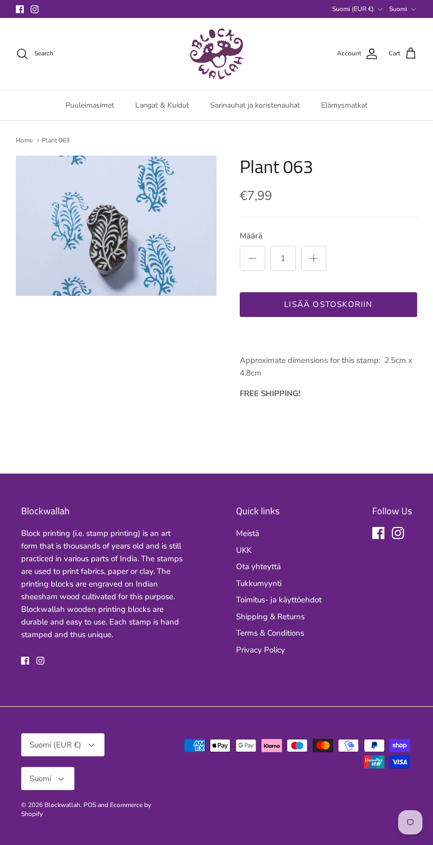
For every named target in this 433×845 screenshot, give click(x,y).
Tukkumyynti (258, 583)
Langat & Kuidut (162, 105)
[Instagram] (35, 9)
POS (89, 805)
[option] (116, 226)
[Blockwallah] (216, 53)
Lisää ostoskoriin (328, 304)
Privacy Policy (260, 650)
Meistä (247, 533)
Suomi (398, 9)
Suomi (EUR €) (353, 9)
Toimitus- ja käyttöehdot (279, 599)
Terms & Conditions (270, 633)
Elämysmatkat (344, 105)
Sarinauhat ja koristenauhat (255, 105)
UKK (243, 550)
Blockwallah (62, 805)
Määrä (251, 236)
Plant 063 (56, 140)
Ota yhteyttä (258, 566)
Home (24, 140)
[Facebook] (20, 9)
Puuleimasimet (89, 105)
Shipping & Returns (270, 616)
